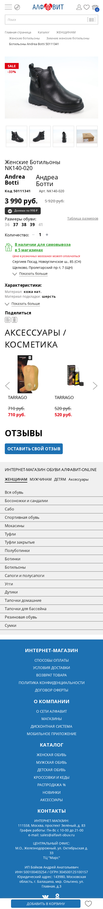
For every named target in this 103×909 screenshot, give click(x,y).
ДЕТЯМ (60, 479)
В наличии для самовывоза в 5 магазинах (43, 247)
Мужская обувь (51, 762)
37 (15, 224)
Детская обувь (51, 769)
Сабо (9, 509)
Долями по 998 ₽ (26, 210)
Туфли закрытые (20, 542)
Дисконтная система (51, 726)
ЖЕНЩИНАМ (16, 479)
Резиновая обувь (21, 617)
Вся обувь (14, 492)
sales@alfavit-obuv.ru (57, 835)
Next (94, 386)
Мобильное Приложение (51, 733)
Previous (8, 386)
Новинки (52, 792)
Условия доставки (51, 667)
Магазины (51, 718)
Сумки (10, 625)
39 (32, 224)
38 (24, 224)
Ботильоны (15, 567)
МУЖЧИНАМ (41, 479)
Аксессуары (79, 479)
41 (40, 224)
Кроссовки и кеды (51, 777)
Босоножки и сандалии (26, 500)
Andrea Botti (31, 180)
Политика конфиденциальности (52, 682)
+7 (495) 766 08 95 (17, 7)
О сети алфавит (51, 711)
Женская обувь (51, 754)
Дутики (11, 592)
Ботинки (12, 558)
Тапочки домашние (23, 600)
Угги (9, 584)
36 (7, 224)
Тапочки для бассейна (25, 608)
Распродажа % (51, 784)
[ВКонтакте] (8, 320)
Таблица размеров (82, 218)
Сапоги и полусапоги (24, 575)
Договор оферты (51, 690)
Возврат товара (51, 675)
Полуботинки (17, 550)
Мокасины (14, 525)
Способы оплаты (51, 660)
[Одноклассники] (14, 320)
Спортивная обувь (22, 517)
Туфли (10, 534)
